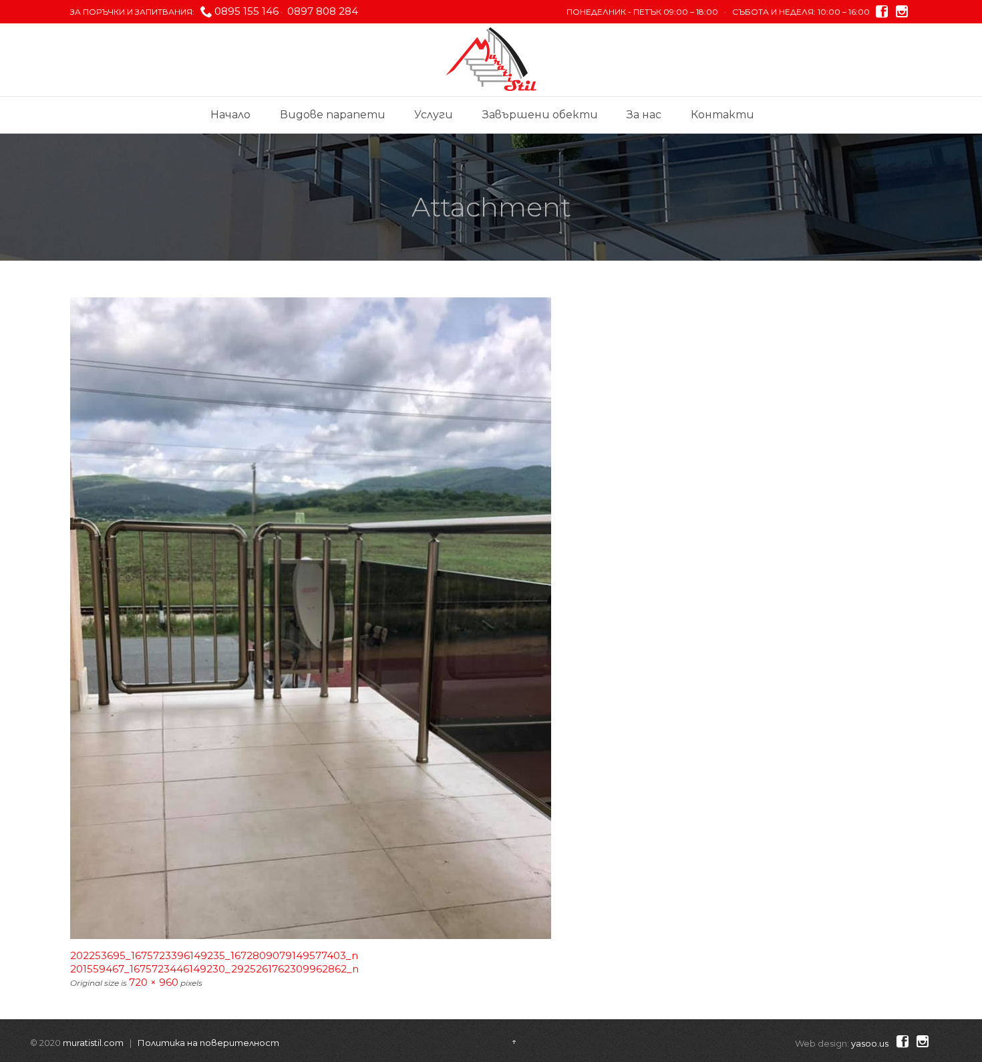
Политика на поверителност (208, 1042)
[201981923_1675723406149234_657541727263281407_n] (491, 618)
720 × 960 (153, 982)
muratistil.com (93, 1042)
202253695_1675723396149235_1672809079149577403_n (214, 955)
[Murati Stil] (491, 59)
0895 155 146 (246, 11)
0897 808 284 (321, 11)
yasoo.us (869, 1043)
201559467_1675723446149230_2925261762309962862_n (214, 968)
